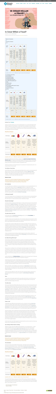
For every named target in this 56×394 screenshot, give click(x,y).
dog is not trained (22, 332)
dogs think (19, 187)
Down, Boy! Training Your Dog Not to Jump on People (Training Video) (16, 180)
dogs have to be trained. (17, 349)
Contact (7, 390)
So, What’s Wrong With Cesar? (11, 80)
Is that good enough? (10, 77)
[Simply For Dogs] (8, 3)
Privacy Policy (11, 390)
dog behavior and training (17, 215)
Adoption (17, 3)
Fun (40, 3)
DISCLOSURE (21, 35)
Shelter (46, 3)
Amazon (14, 70)
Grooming (37, 3)
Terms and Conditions (17, 390)
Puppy (43, 3)
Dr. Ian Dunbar (30, 215)
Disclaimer (22, 390)
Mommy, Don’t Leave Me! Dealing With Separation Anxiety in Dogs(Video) (17, 179)
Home (5, 390)
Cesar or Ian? (9, 84)
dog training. (24, 234)
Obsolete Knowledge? (10, 78)
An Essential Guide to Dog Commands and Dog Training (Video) (15, 181)
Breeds (21, 3)
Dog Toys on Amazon (9, 41)
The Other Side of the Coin (11, 79)
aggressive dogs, (31, 171)
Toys (27, 3)
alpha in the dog (13, 204)
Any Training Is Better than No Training (13, 85)
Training (50, 3)
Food (30, 3)
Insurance (33, 3)
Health (24, 3)
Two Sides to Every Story (11, 74)
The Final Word (9, 86)
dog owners (33, 303)
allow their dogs (28, 296)
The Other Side (9, 83)
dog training (27, 265)
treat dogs (24, 227)
